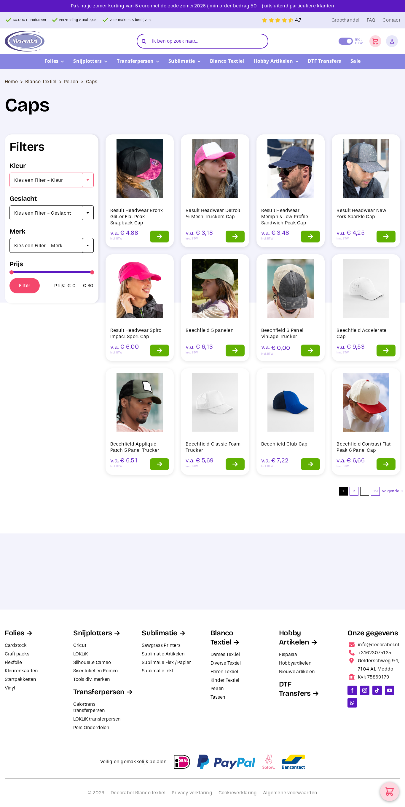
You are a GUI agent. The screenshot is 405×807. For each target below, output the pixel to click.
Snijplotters (92, 633)
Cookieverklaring (238, 792)
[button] (375, 41)
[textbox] (51, 180)
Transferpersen (99, 692)
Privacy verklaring (192, 792)
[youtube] (389, 690)
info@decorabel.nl (378, 644)
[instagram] (364, 690)
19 (375, 491)
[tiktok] (377, 690)
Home (11, 81)
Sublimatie (159, 633)
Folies (14, 633)
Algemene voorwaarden (290, 792)
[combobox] (51, 180)
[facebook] (352, 690)
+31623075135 (374, 652)
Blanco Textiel (40, 81)
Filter (24, 285)
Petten (71, 81)
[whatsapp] (352, 703)
